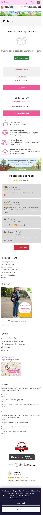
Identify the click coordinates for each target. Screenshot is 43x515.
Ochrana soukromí (6, 267)
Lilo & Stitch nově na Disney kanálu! (12, 400)
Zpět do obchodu (21, 58)
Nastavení (21, 503)
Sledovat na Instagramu (18, 321)
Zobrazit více (21, 247)
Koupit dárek (21, 88)
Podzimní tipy (5, 395)
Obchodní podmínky (7, 262)
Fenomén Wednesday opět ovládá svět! (13, 432)
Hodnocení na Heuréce (8, 272)
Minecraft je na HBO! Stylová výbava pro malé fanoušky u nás (20, 405)
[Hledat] (27, 3)
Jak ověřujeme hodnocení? (9, 270)
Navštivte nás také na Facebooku (14, 344)
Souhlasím (21, 510)
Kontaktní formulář (21, 113)
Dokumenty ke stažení (8, 275)
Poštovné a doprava (7, 264)
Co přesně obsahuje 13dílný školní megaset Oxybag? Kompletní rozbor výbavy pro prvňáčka (20, 389)
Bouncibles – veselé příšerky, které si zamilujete (16, 427)
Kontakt (3, 278)
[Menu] (38, 3)
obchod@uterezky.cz (11, 338)
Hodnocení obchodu (21, 175)
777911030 (7, 350)
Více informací (17, 498)
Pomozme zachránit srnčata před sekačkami (15, 422)
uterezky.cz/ (8, 347)
